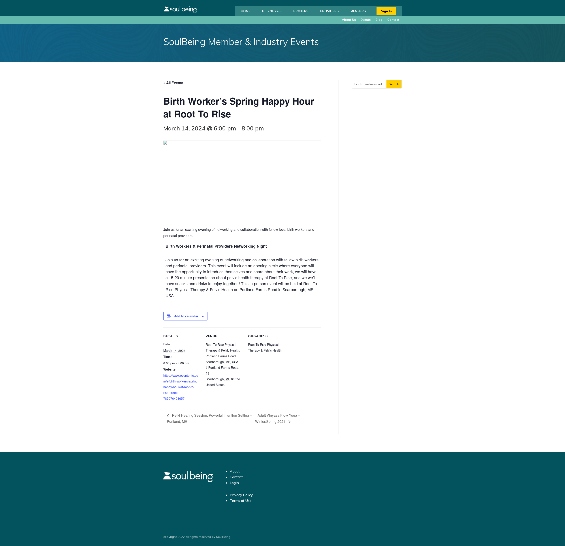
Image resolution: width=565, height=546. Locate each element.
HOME (245, 11)
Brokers (300, 11)
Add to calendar (186, 316)
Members (358, 11)
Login (234, 482)
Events (366, 20)
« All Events (173, 82)
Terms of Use (241, 500)
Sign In (386, 11)
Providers (329, 11)
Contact (393, 20)
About (235, 471)
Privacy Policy (241, 495)
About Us (349, 20)
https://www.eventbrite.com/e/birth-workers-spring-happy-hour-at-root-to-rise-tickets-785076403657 (181, 387)
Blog (378, 20)
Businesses (271, 11)
